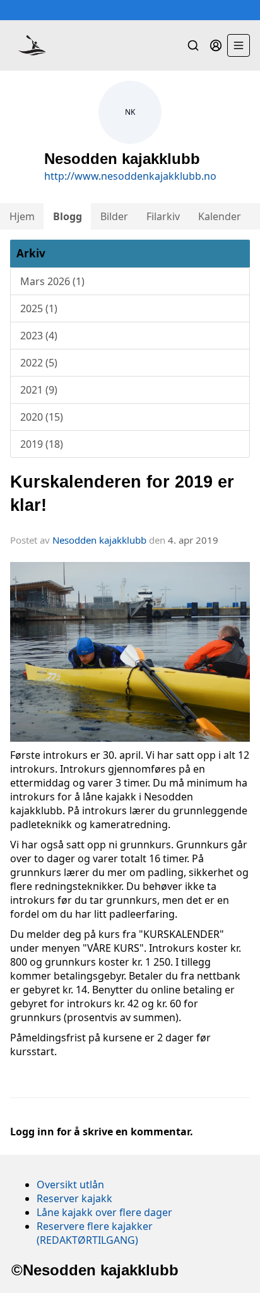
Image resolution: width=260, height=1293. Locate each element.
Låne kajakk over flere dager (104, 1212)
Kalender (219, 216)
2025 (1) (38, 308)
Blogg (67, 216)
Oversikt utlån (70, 1184)
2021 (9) (38, 390)
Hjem (22, 216)
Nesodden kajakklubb (99, 540)
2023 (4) (38, 335)
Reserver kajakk (74, 1198)
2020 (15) (41, 417)
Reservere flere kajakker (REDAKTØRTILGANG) (95, 1233)
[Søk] (193, 45)
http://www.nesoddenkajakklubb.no (130, 176)
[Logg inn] (215, 45)
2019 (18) (41, 444)
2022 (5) (38, 363)
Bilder (114, 216)
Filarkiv (163, 216)
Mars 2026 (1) (52, 281)
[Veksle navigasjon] (238, 45)
